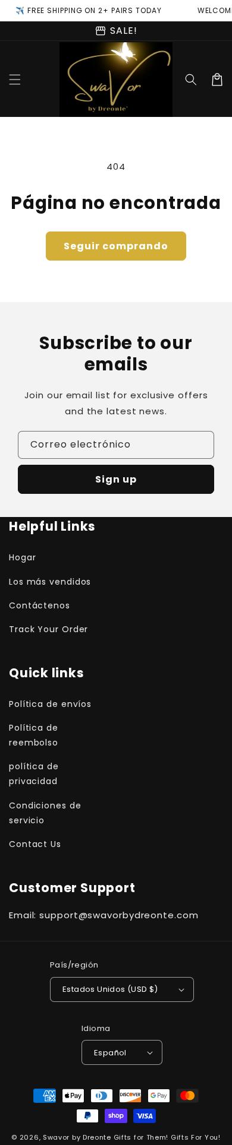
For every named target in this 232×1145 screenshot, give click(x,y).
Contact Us (35, 844)
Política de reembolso (33, 735)
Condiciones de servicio (45, 813)
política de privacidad (34, 773)
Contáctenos (39, 605)
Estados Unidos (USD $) (110, 989)
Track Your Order (48, 629)
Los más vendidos (50, 582)
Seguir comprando (116, 246)
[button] (15, 79)
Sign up (116, 479)
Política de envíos (50, 704)
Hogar (22, 557)
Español (110, 1052)
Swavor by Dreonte (77, 1137)
